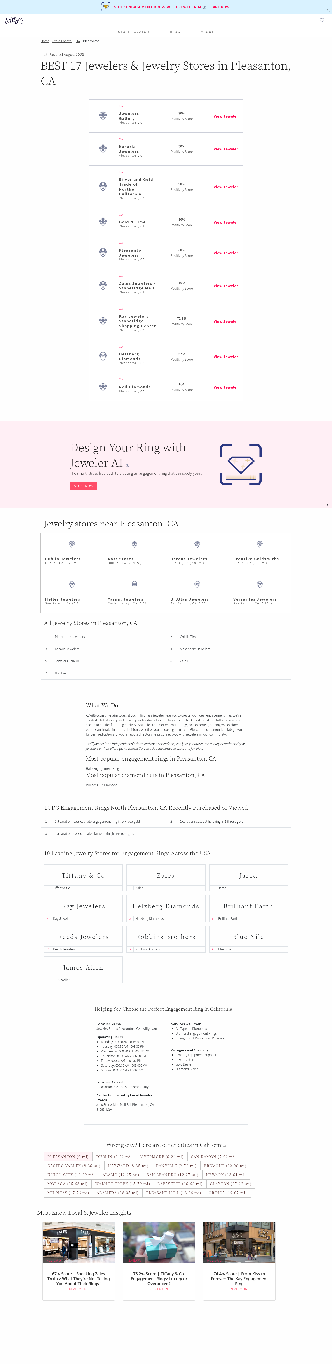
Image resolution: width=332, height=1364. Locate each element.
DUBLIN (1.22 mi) (114, 1156)
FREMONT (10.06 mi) (225, 1165)
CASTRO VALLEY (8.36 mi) (74, 1165)
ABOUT (207, 32)
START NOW (83, 486)
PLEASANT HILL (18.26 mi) (173, 1192)
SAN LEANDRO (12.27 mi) (173, 1174)
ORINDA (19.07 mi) (228, 1192)
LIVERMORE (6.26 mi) (162, 1156)
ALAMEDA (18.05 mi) (118, 1192)
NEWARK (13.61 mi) (226, 1174)
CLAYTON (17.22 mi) (231, 1183)
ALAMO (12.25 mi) (121, 1174)
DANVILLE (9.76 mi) (176, 1165)
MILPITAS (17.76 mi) (68, 1192)
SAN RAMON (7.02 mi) (213, 1156)
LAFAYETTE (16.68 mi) (180, 1183)
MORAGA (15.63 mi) (67, 1183)
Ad (328, 505)
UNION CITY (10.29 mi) (71, 1174)
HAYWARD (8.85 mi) (128, 1165)
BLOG (175, 32)
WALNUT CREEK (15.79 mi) (122, 1183)
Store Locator (133, 32)
